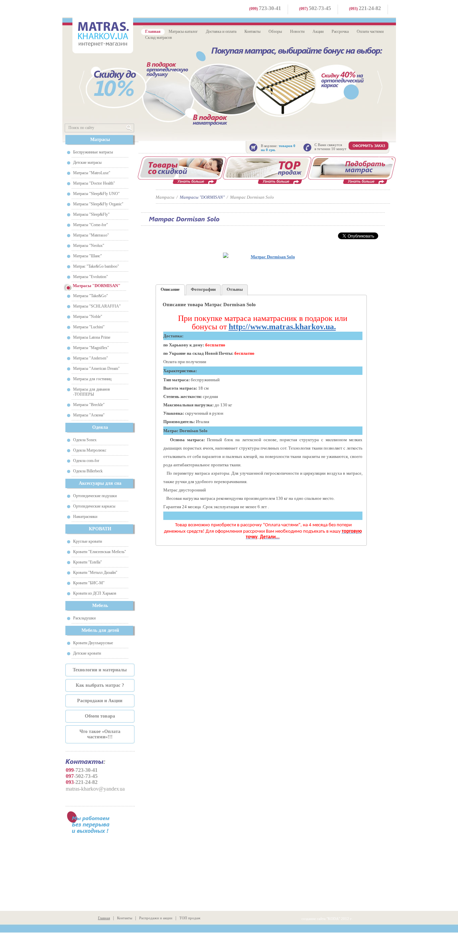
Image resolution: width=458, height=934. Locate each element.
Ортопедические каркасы (94, 506)
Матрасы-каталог (183, 31)
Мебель (100, 605)
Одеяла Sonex (85, 440)
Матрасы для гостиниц (92, 379)
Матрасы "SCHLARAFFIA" (97, 306)
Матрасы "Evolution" (90, 276)
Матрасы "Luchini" (89, 327)
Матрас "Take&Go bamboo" (96, 266)
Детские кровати (87, 653)
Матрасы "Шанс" (87, 256)
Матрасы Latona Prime (91, 337)
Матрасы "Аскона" (89, 415)
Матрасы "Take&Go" (90, 295)
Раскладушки (84, 618)
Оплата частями (370, 31)
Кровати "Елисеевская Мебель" (99, 551)
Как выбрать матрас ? (100, 685)
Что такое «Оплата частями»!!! (99, 734)
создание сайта (313, 919)
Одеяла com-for (86, 460)
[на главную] (102, 34)
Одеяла (100, 427)
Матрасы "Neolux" (88, 245)
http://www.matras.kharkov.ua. (282, 326)
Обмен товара (100, 716)
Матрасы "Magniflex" (91, 347)
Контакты (252, 31)
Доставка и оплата (221, 31)
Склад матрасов (158, 37)
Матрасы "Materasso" (91, 235)
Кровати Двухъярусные (93, 643)
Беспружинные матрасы (93, 152)
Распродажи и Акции (99, 700)
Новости (297, 31)
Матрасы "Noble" (87, 316)
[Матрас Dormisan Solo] (270, 257)
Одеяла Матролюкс (89, 450)
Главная (153, 31)
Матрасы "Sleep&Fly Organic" (98, 204)
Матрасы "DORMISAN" (202, 197)
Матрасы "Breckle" (89, 404)
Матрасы (100, 139)
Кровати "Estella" (87, 562)
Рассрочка (340, 31)
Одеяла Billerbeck (88, 471)
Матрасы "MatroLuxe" (91, 173)
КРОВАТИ (100, 528)
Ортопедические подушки (95, 495)
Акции (318, 31)
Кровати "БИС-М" (89, 583)
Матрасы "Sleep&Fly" (91, 214)
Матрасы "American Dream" (96, 368)
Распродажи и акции (155, 918)
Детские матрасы (87, 162)
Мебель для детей (100, 630)
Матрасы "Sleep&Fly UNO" (96, 193)
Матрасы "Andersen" (90, 358)
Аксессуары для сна (100, 483)
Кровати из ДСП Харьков (94, 593)
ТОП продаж (190, 918)
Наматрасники (85, 516)
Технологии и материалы (100, 669)
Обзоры (275, 31)
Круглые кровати (87, 541)
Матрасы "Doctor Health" (94, 183)
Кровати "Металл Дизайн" (95, 572)
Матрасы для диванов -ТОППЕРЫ (91, 392)
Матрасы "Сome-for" (90, 224)
